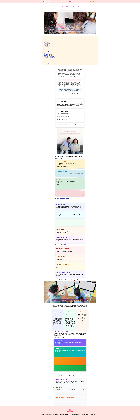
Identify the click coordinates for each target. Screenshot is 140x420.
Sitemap (47, 1)
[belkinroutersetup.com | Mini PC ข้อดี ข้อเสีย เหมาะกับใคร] (70, 1)
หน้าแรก (43, 1)
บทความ (45, 1)
